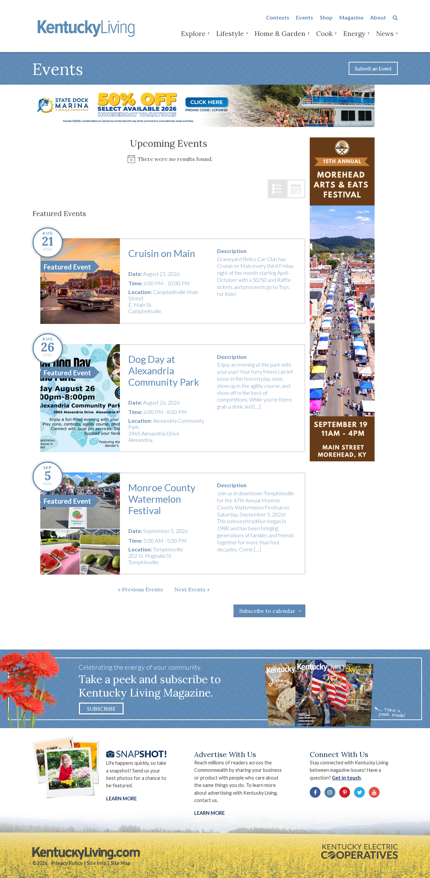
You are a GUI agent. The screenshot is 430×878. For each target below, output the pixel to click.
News (385, 33)
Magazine (351, 17)
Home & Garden (280, 33)
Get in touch (346, 778)
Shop (326, 17)
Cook (324, 33)
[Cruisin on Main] (80, 281)
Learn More (121, 798)
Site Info (96, 863)
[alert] (168, 159)
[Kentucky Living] (87, 27)
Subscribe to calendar (267, 611)
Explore (193, 33)
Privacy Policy (67, 863)
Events (304, 17)
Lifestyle (230, 33)
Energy (354, 33)
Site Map (120, 863)
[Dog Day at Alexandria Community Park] (80, 398)
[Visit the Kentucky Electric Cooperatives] (359, 851)
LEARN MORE (209, 813)
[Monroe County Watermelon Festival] (80, 523)
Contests (277, 17)
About (378, 17)
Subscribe (101, 708)
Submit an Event (373, 68)
